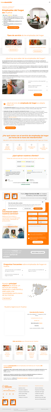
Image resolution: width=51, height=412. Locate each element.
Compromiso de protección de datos (21, 410)
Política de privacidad (30, 409)
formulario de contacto (22, 378)
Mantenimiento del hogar (40, 397)
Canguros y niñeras (39, 395)
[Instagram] (3, 394)
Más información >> (13, 117)
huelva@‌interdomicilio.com (36, 318)
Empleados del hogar (39, 391)
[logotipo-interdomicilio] (6, 2)
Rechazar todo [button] (28, 208)
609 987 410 (36, 320)
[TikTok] (6, 394)
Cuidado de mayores (39, 393)
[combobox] (40, 222)
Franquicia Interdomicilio (24, 391)
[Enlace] (13, 45)
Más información (37, 205)
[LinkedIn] (13, 394)
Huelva (40, 323)
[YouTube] (3, 397)
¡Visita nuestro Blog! (23, 393)
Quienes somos (22, 388)
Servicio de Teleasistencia (40, 399)
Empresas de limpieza (39, 389)
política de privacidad (37, 233)
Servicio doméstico (39, 388)
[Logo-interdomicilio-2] (7, 386)
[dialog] (25, 206)
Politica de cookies (44, 409)
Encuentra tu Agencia (23, 389)
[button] (49, 2)
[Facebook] (10, 394)
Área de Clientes (22, 395)
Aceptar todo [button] (38, 208)
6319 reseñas (35, 182)
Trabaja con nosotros (23, 397)
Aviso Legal (16, 409)
